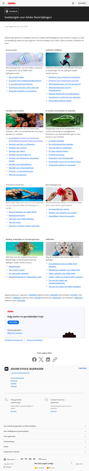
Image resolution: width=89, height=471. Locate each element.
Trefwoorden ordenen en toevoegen (62, 165)
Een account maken (16, 77)
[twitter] (30, 459)
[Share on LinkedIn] (48, 361)
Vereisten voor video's (17, 151)
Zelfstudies (14, 386)
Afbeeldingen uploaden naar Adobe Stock (64, 270)
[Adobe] (11, 3)
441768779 (38, 298)
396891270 (17, 298)
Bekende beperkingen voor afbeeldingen (64, 94)
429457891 (57, 298)
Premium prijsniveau (56, 155)
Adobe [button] (6, 447)
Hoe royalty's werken (17, 270)
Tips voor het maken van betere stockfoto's (65, 286)
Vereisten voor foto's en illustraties (22, 144)
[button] (73, 3)
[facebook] (22, 459)
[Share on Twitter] (41, 361)
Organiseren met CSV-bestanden (61, 158)
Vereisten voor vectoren (18, 148)
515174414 (73, 295)
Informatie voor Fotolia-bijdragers (21, 219)
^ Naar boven (82, 368)
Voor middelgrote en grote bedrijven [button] (16, 431)
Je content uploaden (56, 141)
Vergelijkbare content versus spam (62, 216)
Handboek (13, 383)
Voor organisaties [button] (10, 436)
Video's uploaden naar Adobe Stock (62, 273)
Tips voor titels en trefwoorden (60, 148)
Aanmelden (82, 3)
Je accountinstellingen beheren (21, 84)
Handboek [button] (13, 11)
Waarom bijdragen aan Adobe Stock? (23, 212)
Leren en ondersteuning (17, 378)
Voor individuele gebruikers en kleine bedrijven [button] (20, 426)
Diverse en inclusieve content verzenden (24, 226)
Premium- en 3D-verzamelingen (21, 171)
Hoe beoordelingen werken (59, 209)
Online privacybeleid (34, 340)
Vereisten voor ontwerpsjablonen (21, 168)
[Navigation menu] (3, 3)
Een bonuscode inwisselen (19, 273)
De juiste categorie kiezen (58, 151)
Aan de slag (14, 381)
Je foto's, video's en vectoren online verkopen (66, 277)
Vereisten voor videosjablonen (20, 164)
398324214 (78, 298)
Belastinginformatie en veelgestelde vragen (25, 277)
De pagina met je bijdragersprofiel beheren (25, 81)
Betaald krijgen (14, 266)
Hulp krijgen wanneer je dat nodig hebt (24, 87)
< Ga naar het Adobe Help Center (20, 373)
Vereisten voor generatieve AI (20, 155)
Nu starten (54, 411)
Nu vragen (13, 411)
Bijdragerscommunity (17, 215)
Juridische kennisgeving (14, 340)
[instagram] (26, 459)
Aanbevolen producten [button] (12, 452)
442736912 (21, 300)
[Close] (71, 463)
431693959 (33, 295)
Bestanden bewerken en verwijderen (23, 91)
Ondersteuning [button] (9, 442)
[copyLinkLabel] (54, 361)
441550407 (54, 295)
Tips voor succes (15, 222)
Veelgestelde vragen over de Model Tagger (65, 161)
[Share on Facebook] (34, 361)
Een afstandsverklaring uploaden (61, 144)
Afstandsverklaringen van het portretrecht (65, 84)
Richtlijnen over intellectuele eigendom (64, 81)
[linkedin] (34, 459)
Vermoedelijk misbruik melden (60, 101)
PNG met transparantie (17, 175)
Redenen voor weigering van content (63, 213)
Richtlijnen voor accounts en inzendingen (64, 77)
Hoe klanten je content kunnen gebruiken (65, 97)
